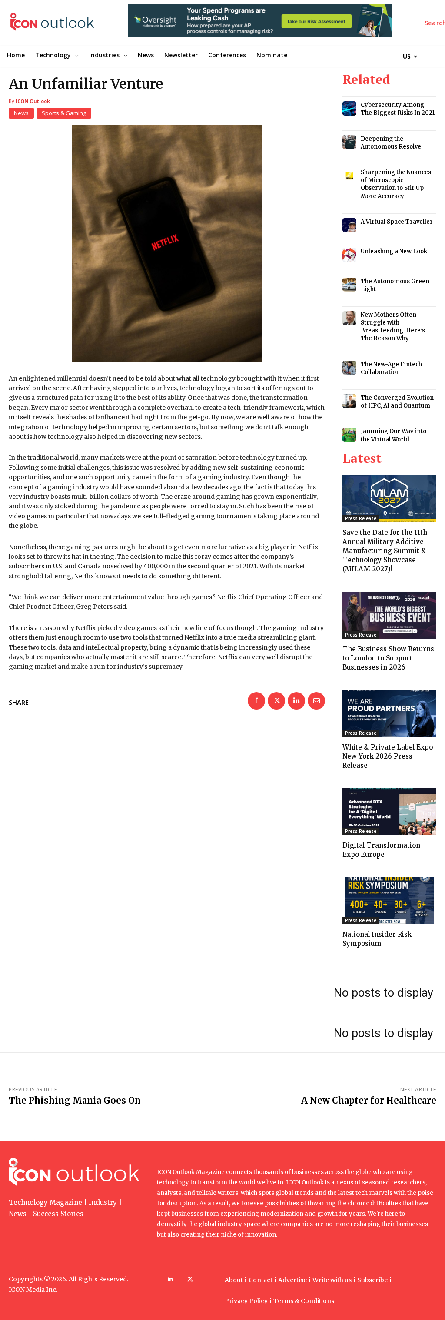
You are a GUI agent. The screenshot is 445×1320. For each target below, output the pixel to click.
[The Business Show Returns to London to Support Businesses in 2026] (389, 615)
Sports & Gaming (64, 113)
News (21, 113)
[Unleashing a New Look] (349, 255)
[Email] (316, 701)
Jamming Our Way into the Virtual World (393, 435)
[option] (260, 25)
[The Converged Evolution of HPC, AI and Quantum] (349, 401)
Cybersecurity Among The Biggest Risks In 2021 (398, 108)
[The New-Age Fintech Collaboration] (349, 368)
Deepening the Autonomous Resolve (391, 142)
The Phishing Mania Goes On (75, 1100)
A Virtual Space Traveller (397, 222)
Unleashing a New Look (394, 251)
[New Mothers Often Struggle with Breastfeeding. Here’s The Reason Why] (349, 318)
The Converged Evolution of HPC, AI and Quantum (397, 401)
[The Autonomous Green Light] (349, 285)
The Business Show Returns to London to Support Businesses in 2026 (388, 658)
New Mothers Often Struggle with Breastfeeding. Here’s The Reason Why (393, 326)
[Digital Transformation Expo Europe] (389, 811)
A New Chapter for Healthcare (368, 1100)
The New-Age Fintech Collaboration (391, 368)
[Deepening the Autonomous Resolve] (349, 142)
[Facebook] (256, 701)
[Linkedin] (296, 701)
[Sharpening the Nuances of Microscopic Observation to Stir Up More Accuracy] (349, 175)
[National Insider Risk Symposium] (389, 900)
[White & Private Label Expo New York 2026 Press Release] (389, 713)
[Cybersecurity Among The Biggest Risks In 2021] (349, 108)
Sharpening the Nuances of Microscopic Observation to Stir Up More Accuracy (396, 184)
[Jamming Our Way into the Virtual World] (349, 434)
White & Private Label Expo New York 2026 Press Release (387, 756)
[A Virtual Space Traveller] (349, 225)
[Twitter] (276, 701)
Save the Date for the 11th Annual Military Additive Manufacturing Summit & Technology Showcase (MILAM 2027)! (384, 550)
